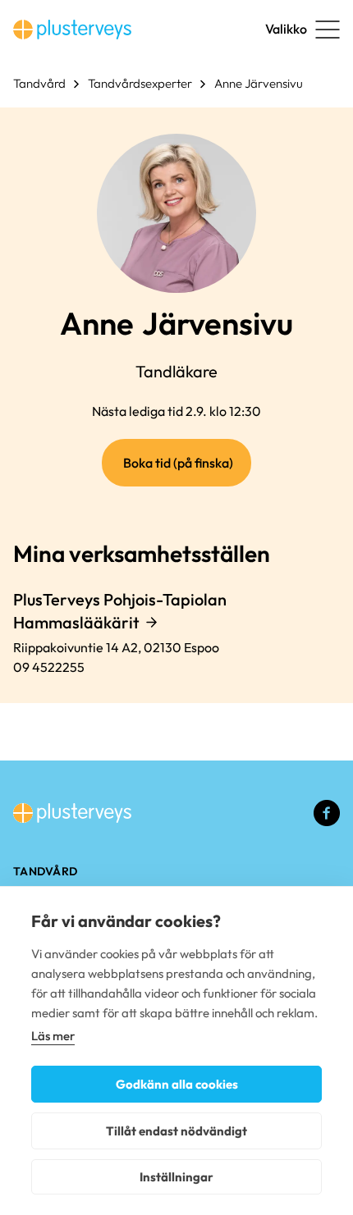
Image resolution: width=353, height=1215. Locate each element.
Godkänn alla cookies (177, 1084)
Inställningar (176, 1177)
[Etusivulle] (72, 29)
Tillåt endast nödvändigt (176, 1131)
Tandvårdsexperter (140, 83)
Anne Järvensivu (258, 83)
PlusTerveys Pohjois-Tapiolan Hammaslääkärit (120, 611)
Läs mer (53, 1036)
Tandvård (39, 83)
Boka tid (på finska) (187, 470)
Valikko (286, 29)
